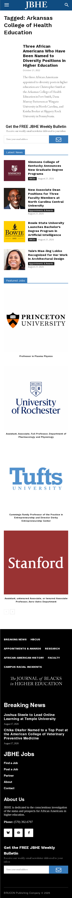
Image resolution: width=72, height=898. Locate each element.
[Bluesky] (8, 833)
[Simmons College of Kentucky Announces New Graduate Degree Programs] (14, 170)
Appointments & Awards (41, 210)
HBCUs (32, 178)
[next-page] (12, 611)
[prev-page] (6, 611)
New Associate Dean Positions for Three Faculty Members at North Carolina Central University (46, 197)
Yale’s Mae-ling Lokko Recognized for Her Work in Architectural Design (48, 255)
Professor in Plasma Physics (36, 356)
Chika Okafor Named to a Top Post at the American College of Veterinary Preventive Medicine (36, 734)
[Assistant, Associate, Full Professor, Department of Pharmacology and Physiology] (36, 398)
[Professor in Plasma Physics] (36, 320)
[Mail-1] (18, 833)
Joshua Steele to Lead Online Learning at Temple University (30, 716)
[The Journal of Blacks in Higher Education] (36, 5)
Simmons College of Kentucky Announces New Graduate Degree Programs (45, 168)
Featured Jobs (15, 280)
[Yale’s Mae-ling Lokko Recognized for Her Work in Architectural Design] (14, 259)
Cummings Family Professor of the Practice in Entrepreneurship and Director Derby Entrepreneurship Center (36, 517)
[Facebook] (29, 833)
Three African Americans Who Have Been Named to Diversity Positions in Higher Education (44, 56)
